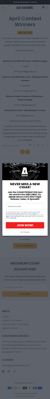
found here (13, 218)
